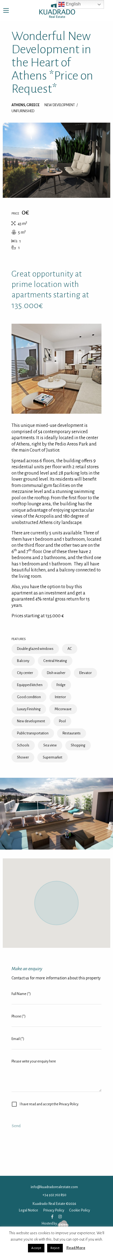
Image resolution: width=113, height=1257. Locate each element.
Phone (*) (19, 1016)
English (73, 4)
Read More (75, 1248)
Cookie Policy (79, 1210)
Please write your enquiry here (34, 1061)
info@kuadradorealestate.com (54, 1187)
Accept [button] (36, 1248)
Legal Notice (28, 1210)
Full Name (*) (21, 994)
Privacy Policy (53, 1210)
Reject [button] (55, 1248)
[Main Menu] (6, 10)
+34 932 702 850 (54, 1195)
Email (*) (18, 1039)
